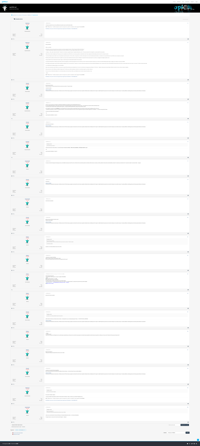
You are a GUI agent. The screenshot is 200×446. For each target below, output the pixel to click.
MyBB (17, 443)
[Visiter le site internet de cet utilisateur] (12, 39)
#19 (187, 387)
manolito (27, 102)
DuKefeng (27, 23)
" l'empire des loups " (49, 282)
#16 (187, 331)
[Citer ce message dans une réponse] (188, 39)
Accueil (174, 1)
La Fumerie (20, 15)
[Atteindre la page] (25, 430)
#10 (187, 217)
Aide (183, 1)
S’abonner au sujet (16, 434)
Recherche (187, 1)
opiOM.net (5, 2)
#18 (187, 368)
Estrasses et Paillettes (27, 15)
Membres (179, 1)
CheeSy (27, 83)
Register (192, 1)
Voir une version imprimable (18, 432)
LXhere (27, 274)
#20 (187, 407)
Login (196, 1)
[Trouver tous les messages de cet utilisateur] (14, 39)
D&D (9, 443)
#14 (187, 293)
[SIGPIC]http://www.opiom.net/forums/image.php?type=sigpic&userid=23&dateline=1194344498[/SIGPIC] (61, 28)
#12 (187, 255)
